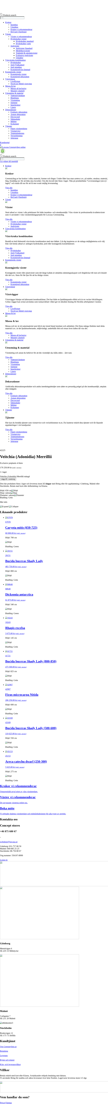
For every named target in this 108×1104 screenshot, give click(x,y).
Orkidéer (19, 58)
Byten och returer (7, 1060)
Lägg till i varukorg (8, 479)
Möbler (14, 121)
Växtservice (15, 131)
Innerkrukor (15, 105)
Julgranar (14, 138)
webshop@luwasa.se (9, 842)
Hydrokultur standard (25, 41)
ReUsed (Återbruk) (19, 32)
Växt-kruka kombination (15, 60)
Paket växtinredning (19, 128)
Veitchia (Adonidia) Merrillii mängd (15, 476)
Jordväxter (15, 46)
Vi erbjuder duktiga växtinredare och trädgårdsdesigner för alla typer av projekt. (33, 814)
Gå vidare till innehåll (9, 161)
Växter (8, 34)
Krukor (8, 22)
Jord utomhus (16, 67)
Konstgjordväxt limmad (20, 69)
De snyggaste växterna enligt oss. (14, 803)
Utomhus (14, 27)
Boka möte (7, 808)
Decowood (15, 117)
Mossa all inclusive (18, 88)
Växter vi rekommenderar (21, 36)
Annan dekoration (18, 114)
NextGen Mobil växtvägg (21, 84)
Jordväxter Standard (24, 48)
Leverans (4, 1055)
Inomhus (14, 25)
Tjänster (8, 126)
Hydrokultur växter (18, 39)
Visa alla (8, 188)
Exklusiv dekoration (19, 112)
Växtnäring (15, 100)
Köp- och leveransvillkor (10, 1064)
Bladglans (15, 98)
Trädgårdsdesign (17, 133)
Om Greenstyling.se (8, 1047)
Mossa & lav (10, 86)
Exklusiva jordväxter (24, 55)
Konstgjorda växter (13, 72)
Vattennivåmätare (18, 95)
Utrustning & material (14, 93)
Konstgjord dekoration (20, 77)
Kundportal (4, 142)
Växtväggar (10, 79)
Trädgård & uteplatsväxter (26, 53)
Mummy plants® (18, 91)
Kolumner (15, 124)
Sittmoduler (15, 119)
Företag (8, 1103)
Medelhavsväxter (23, 51)
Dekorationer (10, 110)
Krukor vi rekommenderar (21, 29)
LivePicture (15, 81)
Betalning (4, 1051)
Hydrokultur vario (23, 43)
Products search (9, 15)
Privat (2, 1103)
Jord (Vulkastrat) (17, 65)
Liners (13, 107)
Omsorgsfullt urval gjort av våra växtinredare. (19, 791)
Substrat (14, 102)
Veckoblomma (17, 136)
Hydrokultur (16, 62)
